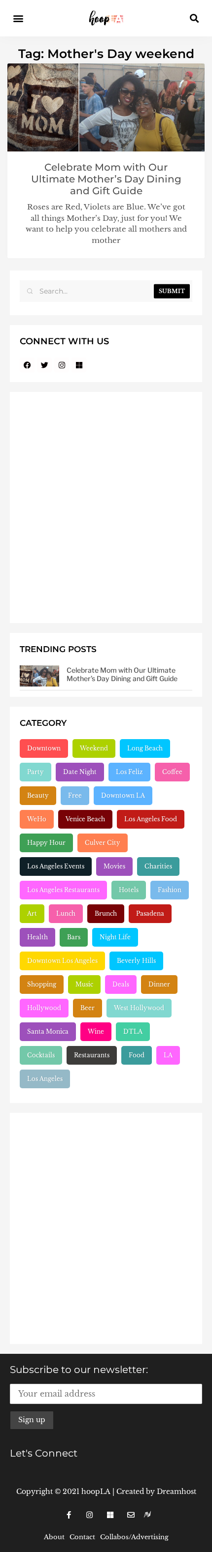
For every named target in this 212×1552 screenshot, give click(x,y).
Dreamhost (176, 1491)
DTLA (132, 1031)
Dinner (159, 984)
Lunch (65, 913)
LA (168, 1055)
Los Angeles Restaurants (63, 890)
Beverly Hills (136, 960)
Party (35, 772)
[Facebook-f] (68, 1514)
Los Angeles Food (150, 819)
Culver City (102, 842)
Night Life (115, 937)
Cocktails (41, 1055)
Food (136, 1055)
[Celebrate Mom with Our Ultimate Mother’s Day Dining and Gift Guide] (39, 675)
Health (37, 937)
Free (75, 795)
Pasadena (150, 913)
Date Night (80, 772)
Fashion (169, 890)
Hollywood (44, 1008)
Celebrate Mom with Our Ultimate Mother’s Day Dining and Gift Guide (106, 179)
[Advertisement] (106, 507)
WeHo (36, 819)
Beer (87, 1008)
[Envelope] (130, 1514)
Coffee (172, 772)
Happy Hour (46, 842)
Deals (120, 984)
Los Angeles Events (55, 866)
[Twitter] (44, 365)
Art (32, 913)
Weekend (94, 748)
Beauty (38, 795)
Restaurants (91, 1055)
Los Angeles (45, 1078)
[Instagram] (61, 365)
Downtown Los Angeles (62, 960)
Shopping (41, 984)
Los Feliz (129, 772)
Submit (172, 291)
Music (84, 984)
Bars (73, 937)
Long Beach (145, 748)
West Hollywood (139, 1008)
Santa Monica (48, 1031)
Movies (114, 866)
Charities (158, 866)
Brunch (106, 913)
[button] (18, 18)
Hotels (129, 890)
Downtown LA (123, 795)
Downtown (44, 748)
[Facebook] (27, 365)
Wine (96, 1031)
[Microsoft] (78, 365)
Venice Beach (85, 819)
